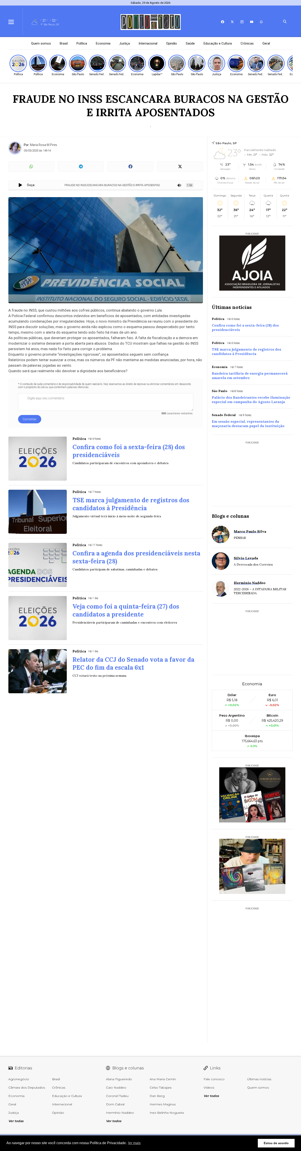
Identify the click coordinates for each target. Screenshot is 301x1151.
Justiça (124, 43)
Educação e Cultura (218, 43)
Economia (103, 43)
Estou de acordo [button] (276, 1143)
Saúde (190, 43)
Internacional (148, 43)
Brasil (64, 43)
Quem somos (41, 43)
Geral (266, 43)
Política (81, 43)
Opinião (171, 43)
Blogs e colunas (230, 516)
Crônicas (247, 43)
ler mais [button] (134, 1143)
